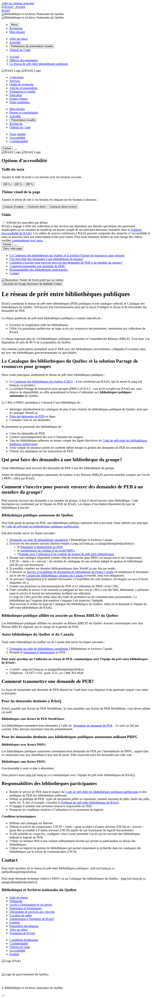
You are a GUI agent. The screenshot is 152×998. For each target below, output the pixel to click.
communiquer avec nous (27, 240)
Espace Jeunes (19, 98)
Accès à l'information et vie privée (31, 904)
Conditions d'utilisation (24, 940)
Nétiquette (16, 901)
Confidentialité (19, 141)
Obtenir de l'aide (20, 947)
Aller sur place (19, 929)
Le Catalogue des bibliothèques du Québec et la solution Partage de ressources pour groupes (67, 255)
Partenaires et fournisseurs (26, 908)
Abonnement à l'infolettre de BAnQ (32, 919)
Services (15, 81)
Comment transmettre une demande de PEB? (38, 266)
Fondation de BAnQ (22, 933)
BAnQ (6, 10)
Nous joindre (18, 134)
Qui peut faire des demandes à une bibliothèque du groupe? (47, 259)
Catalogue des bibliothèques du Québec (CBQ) (43, 381)
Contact (14, 273)
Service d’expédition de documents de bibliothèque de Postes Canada (70, 572)
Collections (17, 77)
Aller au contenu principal (18, 3)
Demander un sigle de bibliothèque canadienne (39, 540)
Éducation (16, 95)
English (14, 954)
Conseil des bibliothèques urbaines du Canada (54, 575)
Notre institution (20, 102)
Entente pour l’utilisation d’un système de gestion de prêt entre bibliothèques (66, 554)
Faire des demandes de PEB (27, 416)
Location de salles (21, 915)
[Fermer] (15, 149)
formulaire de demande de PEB (92, 725)
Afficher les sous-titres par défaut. (27, 222)
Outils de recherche (22, 84)
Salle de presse (19, 897)
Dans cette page (12, 248)
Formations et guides (22, 91)
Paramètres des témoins (24, 926)
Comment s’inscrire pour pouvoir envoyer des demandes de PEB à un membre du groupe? (66, 262)
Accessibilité (17, 137)
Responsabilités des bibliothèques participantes (39, 269)
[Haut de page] (3, 995)
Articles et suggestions (23, 88)
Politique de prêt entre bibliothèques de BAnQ (90, 802)
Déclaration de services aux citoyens (32, 911)
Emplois (15, 922)
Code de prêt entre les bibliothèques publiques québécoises (42, 526)
